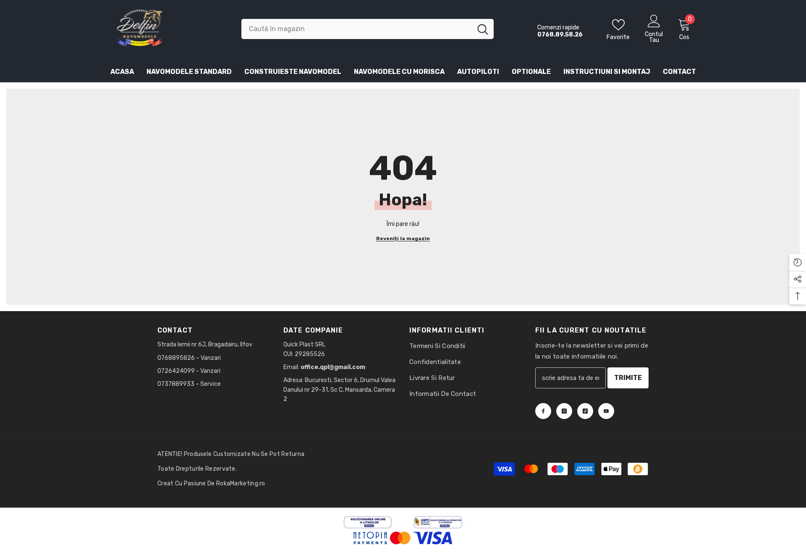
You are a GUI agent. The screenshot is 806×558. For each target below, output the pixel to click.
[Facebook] (543, 411)
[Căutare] (367, 29)
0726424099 (176, 371)
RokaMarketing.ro (240, 483)
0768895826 (176, 358)
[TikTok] (585, 411)
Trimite (628, 378)
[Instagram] (564, 411)
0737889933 (175, 384)
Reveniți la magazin (403, 238)
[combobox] (356, 29)
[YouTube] (606, 411)
